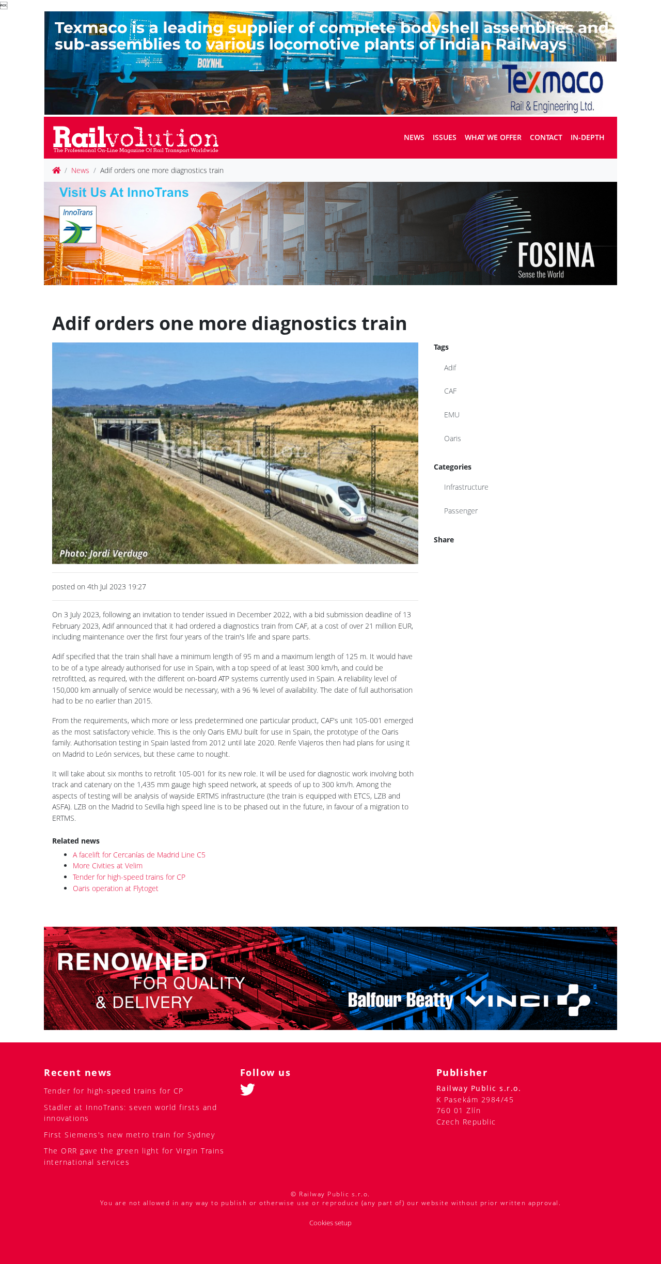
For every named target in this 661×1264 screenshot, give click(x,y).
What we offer (493, 137)
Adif (450, 367)
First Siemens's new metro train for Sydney (129, 1135)
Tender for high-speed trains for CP (129, 877)
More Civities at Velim (108, 865)
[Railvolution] (141, 137)
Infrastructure (466, 487)
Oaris (452, 438)
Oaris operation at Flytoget (116, 888)
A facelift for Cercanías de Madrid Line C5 (139, 855)
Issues (445, 137)
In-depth (588, 137)
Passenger (461, 511)
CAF (450, 391)
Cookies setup (330, 1223)
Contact (546, 137)
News (414, 137)
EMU (452, 414)
